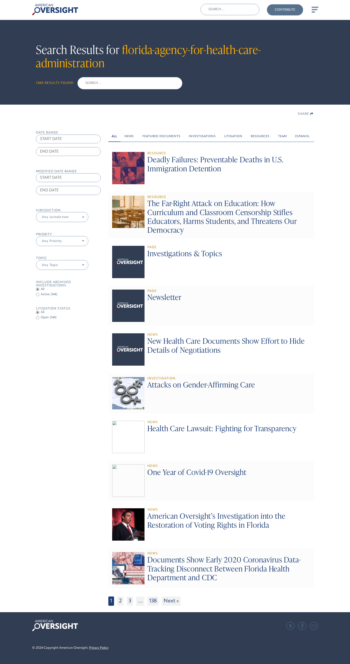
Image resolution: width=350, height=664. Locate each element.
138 (153, 601)
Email (314, 626)
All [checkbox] (42, 289)
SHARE (304, 114)
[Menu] (314, 9)
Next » (171, 601)
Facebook (302, 626)
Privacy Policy (99, 647)
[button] (62, 217)
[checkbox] (68, 294)
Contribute (285, 9)
